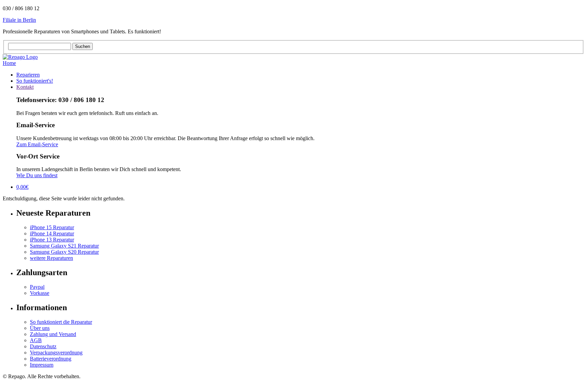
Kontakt (25, 87)
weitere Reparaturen (51, 258)
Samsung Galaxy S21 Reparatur (64, 246)
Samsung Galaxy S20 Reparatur (64, 252)
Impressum (41, 365)
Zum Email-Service (37, 144)
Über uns (40, 328)
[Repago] (20, 57)
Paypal (37, 287)
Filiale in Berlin (19, 20)
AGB (36, 340)
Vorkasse (39, 293)
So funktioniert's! (34, 81)
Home (9, 63)
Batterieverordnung (50, 359)
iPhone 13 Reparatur (52, 239)
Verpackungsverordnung (56, 352)
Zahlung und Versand (53, 334)
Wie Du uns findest (36, 175)
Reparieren (28, 75)
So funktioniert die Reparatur (61, 322)
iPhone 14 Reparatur (52, 233)
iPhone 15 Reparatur (52, 227)
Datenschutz (43, 346)
